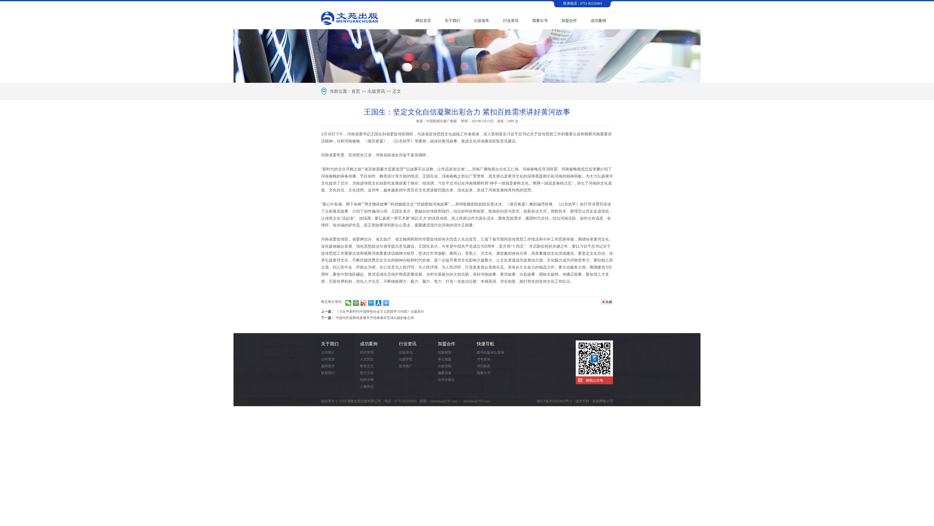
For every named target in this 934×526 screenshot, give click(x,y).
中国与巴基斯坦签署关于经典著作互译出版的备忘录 (375, 318)
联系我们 (328, 373)
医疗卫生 (367, 373)
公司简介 (328, 352)
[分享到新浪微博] (363, 303)
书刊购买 (483, 366)
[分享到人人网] (379, 303)
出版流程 (444, 366)
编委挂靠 (444, 373)
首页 (355, 91)
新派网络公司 (603, 401)
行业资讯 (511, 21)
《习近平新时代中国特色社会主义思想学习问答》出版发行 (380, 311)
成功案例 (598, 21)
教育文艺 (367, 366)
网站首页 (423, 21)
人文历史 (367, 359)
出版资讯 (376, 91)
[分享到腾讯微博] (371, 303)
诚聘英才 (328, 366)
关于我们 (452, 21)
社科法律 (367, 380)
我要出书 (540, 21)
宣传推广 (406, 366)
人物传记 (367, 386)
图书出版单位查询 (490, 352)
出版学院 (406, 359)
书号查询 (483, 359)
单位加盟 (444, 359)
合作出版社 (446, 380)
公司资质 (328, 359)
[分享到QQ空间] (356, 303)
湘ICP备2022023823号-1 (554, 401)
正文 (396, 91)
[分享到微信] (348, 303)
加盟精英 (444, 352)
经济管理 (367, 352)
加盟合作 (569, 21)
